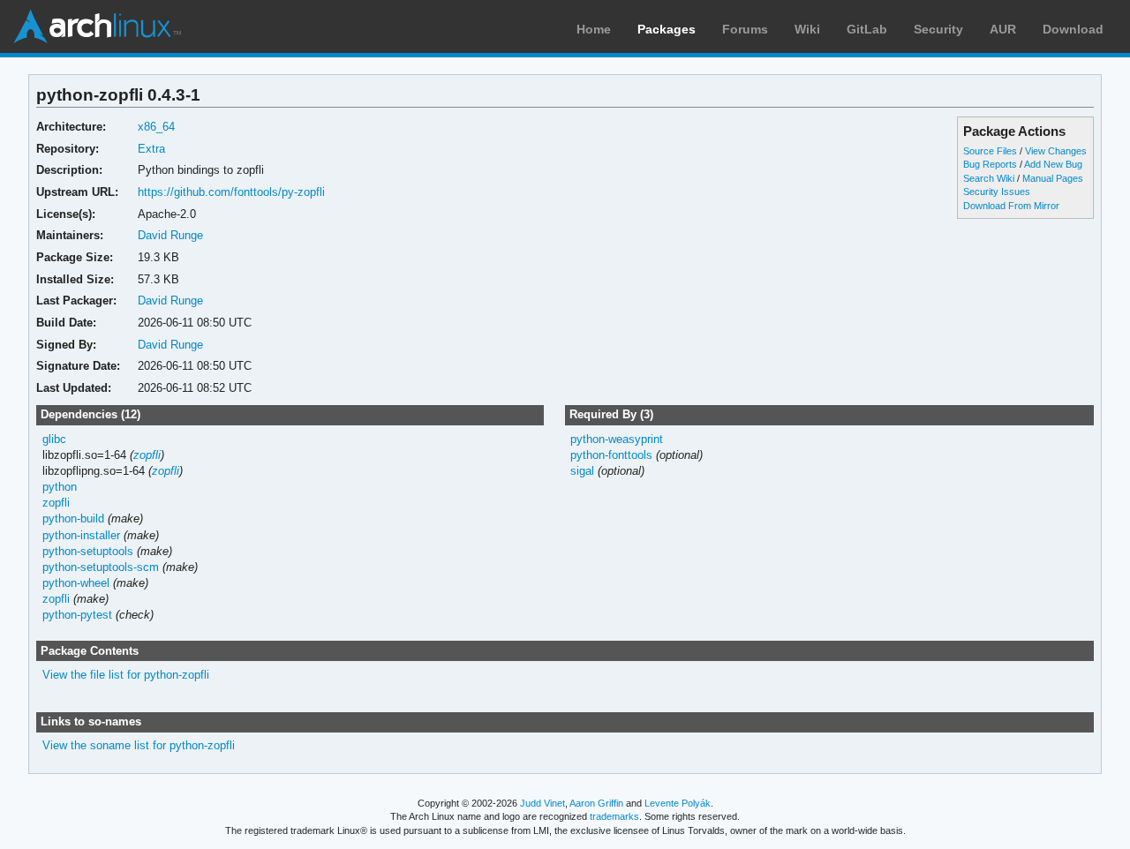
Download (1073, 29)
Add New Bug (1053, 164)
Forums (745, 29)
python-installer (81, 535)
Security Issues (996, 191)
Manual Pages (1052, 178)
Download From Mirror (1011, 205)
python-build (73, 518)
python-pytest (77, 614)
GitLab (867, 29)
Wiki (807, 29)
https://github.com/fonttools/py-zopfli (231, 192)
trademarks (614, 816)
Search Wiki (988, 178)
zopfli (147, 455)
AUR (1003, 29)
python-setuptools (87, 551)
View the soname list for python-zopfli (138, 745)
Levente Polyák (677, 803)
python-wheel (75, 583)
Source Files (990, 151)
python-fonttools (611, 455)
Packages (666, 29)
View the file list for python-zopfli (125, 674)
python (59, 486)
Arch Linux (97, 26)
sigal (582, 470)
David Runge (170, 235)
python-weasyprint (616, 439)
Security (938, 29)
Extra (151, 148)
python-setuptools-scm (100, 567)
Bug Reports (990, 164)
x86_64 (156, 126)
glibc (54, 439)
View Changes (1056, 151)
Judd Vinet (542, 803)
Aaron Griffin (596, 803)
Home (593, 29)
